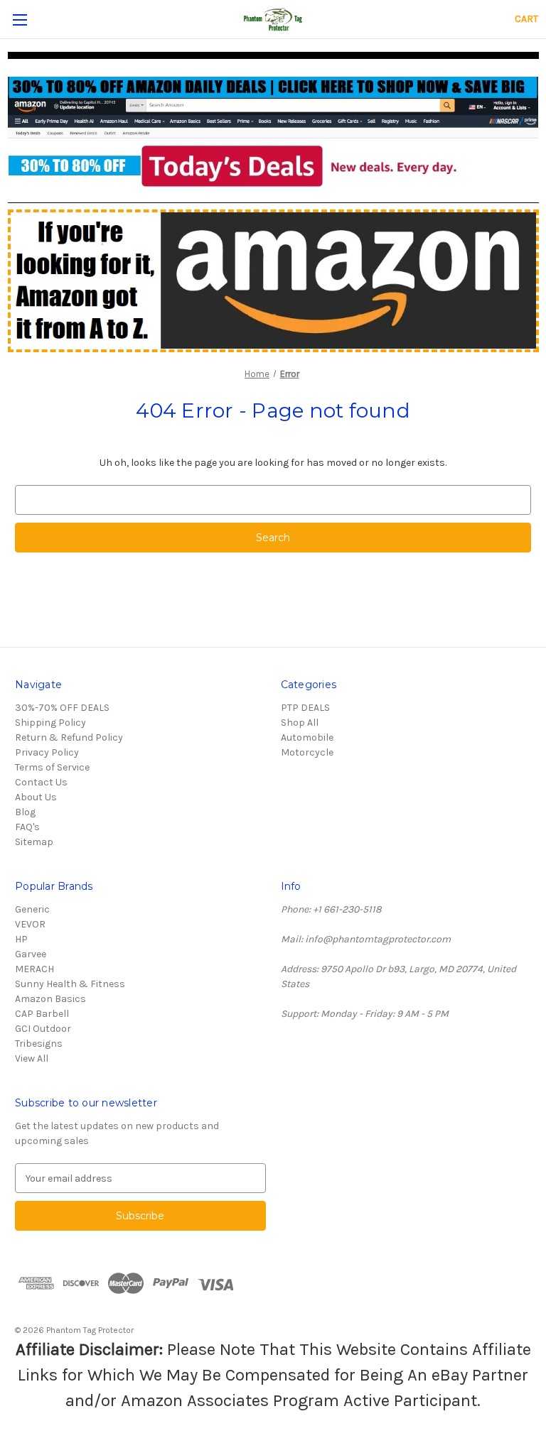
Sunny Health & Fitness (70, 984)
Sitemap (34, 842)
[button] (273, 132)
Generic (32, 909)
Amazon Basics (50, 999)
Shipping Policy (50, 723)
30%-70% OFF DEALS (62, 708)
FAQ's (27, 827)
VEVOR (30, 924)
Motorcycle (307, 752)
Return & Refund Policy (69, 737)
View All (31, 1058)
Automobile (307, 737)
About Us (36, 797)
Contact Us (41, 782)
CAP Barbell (42, 1014)
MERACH (34, 969)
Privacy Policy (47, 752)
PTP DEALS (305, 708)
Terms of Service (52, 767)
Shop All (299, 723)
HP (21, 939)
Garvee (30, 954)
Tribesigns (39, 1044)
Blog (25, 812)
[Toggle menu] (19, 19)
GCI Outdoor (43, 1029)
